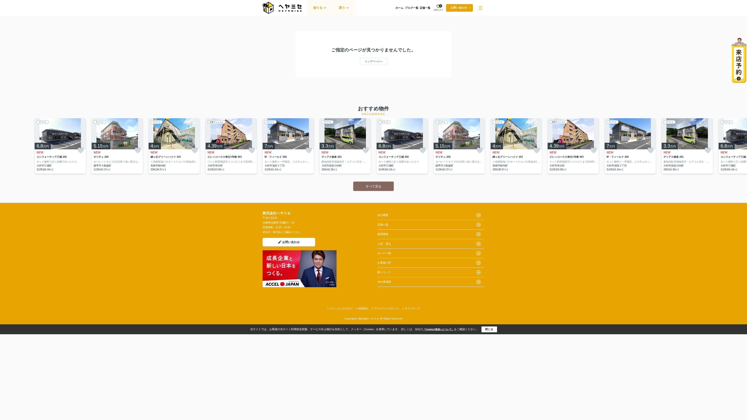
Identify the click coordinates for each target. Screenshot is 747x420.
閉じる (489, 329)
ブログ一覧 (411, 7)
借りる (318, 7)
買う (342, 7)
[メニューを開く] (480, 8)
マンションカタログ (341, 308)
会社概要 (382, 215)
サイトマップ (412, 308)
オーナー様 (384, 253)
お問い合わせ (459, 7)
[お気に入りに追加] (81, 150)
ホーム (399, 7)
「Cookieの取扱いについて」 (438, 329)
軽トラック (384, 272)
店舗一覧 (425, 7)
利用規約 (363, 308)
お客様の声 (384, 262)
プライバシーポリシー (386, 308)
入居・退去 (384, 243)
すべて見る (373, 186)
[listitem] (288, 146)
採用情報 (382, 234)
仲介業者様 (384, 281)
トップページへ (373, 61)
